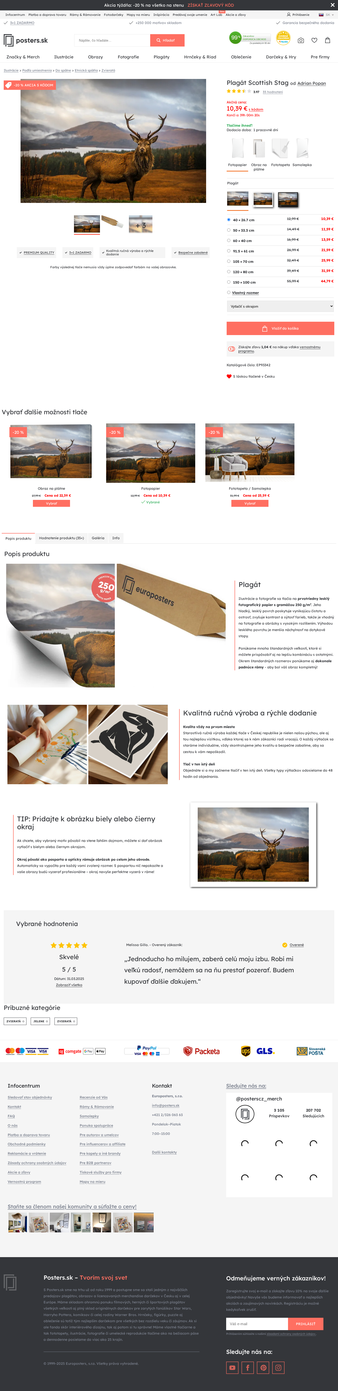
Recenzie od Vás (94, 1097)
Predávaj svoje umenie (190, 15)
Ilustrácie (63, 56)
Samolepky (89, 1116)
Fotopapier (237, 165)
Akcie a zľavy (236, 15)
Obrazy (95, 56)
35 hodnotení (273, 92)
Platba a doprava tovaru (47, 15)
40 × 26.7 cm (243, 220)
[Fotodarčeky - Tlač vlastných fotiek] (301, 40)
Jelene (38, 1021)
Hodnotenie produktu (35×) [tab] (61, 538)
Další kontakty (164, 1152)
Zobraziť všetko (69, 985)
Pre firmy (320, 56)
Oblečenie (241, 56)
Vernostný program (24, 1181)
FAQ (11, 1116)
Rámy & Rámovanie (85, 15)
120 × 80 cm (243, 272)
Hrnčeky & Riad (200, 56)
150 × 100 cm (244, 282)
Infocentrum (15, 15)
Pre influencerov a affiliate (102, 1144)
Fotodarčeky (113, 15)
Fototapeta (280, 165)
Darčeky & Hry (281, 56)
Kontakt (14, 1106)
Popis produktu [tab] (18, 538)
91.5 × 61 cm (243, 251)
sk (328, 15)
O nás (13, 1125)
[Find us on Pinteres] (263, 1368)
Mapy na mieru (138, 15)
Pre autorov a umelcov (99, 1135)
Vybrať (51, 503)
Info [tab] (116, 538)
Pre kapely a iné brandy (100, 1153)
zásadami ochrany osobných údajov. (291, 1334)
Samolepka (302, 165)
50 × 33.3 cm (243, 230)
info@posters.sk (165, 1105)
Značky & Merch (23, 56)
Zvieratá (13, 1021)
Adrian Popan (311, 83)
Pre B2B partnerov (95, 1163)
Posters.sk (37, 40)
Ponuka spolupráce (96, 1125)
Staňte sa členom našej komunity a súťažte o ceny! (72, 1206)
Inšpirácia (161, 15)
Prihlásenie (300, 15)
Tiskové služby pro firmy (100, 1172)
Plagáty (161, 56)
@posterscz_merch (259, 1099)
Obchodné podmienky (27, 1144)
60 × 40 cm (242, 241)
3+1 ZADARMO (22, 23)
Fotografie (128, 56)
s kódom (256, 109)
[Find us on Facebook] (247, 1368)
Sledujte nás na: (246, 1085)
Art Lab (217, 14)
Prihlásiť (305, 1324)
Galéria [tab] (98, 538)
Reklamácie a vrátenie (27, 1153)
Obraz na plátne (259, 167)
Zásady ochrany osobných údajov (37, 1163)
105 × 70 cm (243, 261)
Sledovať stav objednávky (30, 1097)
